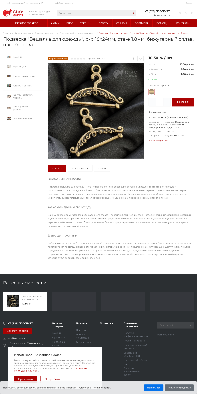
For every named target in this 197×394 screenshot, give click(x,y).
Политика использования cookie (132, 371)
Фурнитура (58, 337)
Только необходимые (179, 387)
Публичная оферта (134, 340)
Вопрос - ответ (84, 342)
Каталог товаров (57, 325)
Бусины (56, 333)
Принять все (153, 387)
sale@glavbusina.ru (64, 3)
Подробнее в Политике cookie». (94, 387)
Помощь (81, 323)
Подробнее (52, 379)
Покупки (81, 330)
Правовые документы (131, 325)
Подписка (106, 323)
